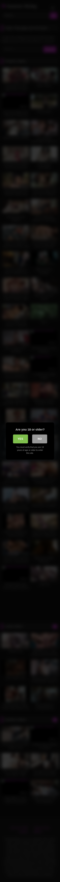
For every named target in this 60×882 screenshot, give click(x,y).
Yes (20, 438)
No (40, 438)
